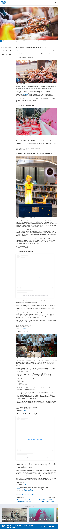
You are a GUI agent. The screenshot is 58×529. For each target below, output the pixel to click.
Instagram (30, 489)
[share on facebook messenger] (10, 54)
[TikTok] (41, 526)
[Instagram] (44, 526)
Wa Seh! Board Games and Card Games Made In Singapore (25, 499)
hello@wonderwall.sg (29, 490)
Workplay (26, 494)
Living (21, 494)
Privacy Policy (11, 527)
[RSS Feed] (56, 526)
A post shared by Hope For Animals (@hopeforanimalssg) (35, 295)
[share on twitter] (10, 50)
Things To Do (33, 494)
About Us (9, 525)
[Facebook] (47, 526)
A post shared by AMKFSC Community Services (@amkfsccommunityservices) (34, 457)
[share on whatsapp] (6, 54)
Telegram (24, 489)
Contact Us (17, 525)
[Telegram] (50, 526)
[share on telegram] (3, 54)
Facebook (38, 489)
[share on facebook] (3, 50)
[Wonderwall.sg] (3, 2)
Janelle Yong (20, 50)
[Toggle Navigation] (55, 2)
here (24, 102)
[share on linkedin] (6, 50)
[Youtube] (53, 526)
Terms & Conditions (27, 525)
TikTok (19, 489)
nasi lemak (25, 94)
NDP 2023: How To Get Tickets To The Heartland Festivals (47, 499)
